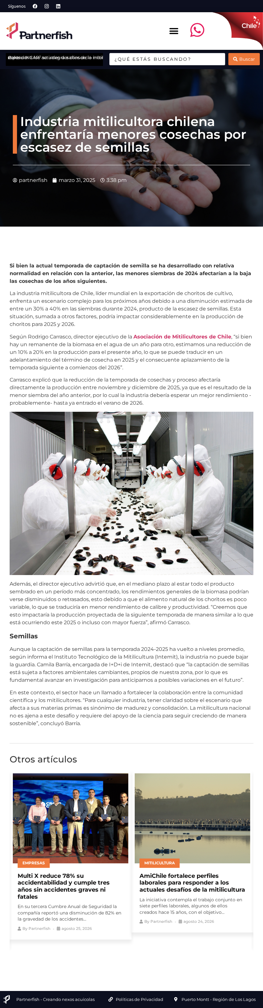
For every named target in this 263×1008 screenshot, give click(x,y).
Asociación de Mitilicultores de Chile (182, 337)
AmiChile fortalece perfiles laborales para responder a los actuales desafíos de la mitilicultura (192, 882)
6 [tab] (155, 957)
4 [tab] (136, 957)
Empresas (33, 862)
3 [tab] (126, 957)
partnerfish (39, 928)
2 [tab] (117, 957)
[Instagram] (46, 6)
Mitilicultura (159, 862)
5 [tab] (146, 957)
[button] (173, 31)
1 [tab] (107, 957)
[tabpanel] (71, 855)
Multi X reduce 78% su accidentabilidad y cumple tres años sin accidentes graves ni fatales (64, 886)
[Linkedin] (58, 6)
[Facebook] (35, 6)
